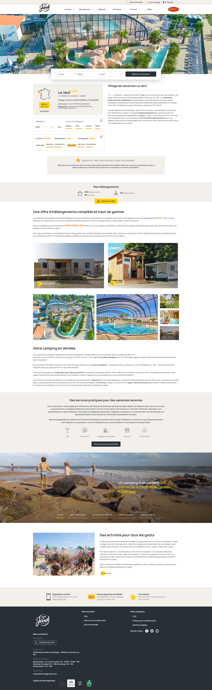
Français (169, 2)
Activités (133, 9)
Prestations (117, 9)
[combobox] (110, 74)
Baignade (102, 9)
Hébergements (84, 9)
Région (149, 9)
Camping (68, 9)
